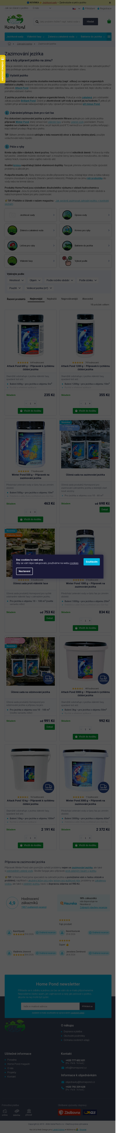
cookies (74, 563)
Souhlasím (92, 561)
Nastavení (24, 571)
